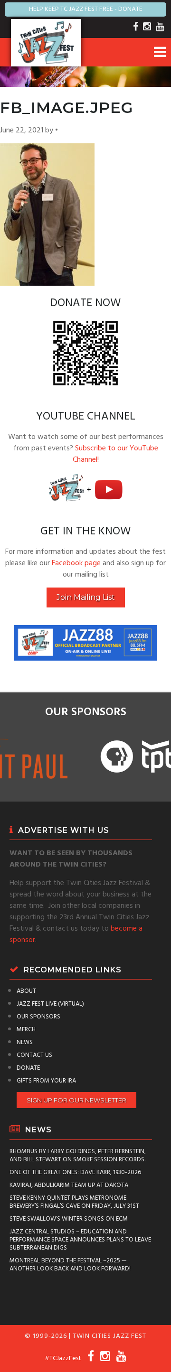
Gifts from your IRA (46, 1081)
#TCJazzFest (63, 1358)
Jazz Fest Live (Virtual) (50, 1004)
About (26, 991)
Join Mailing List (86, 597)
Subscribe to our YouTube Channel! (115, 454)
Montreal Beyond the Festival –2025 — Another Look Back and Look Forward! (70, 1265)
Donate (28, 1068)
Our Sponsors (38, 1017)
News (25, 1042)
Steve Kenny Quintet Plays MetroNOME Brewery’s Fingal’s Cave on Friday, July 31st (74, 1202)
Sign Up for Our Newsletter (76, 1100)
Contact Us (34, 1055)
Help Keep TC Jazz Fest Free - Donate (85, 9)
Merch (26, 1030)
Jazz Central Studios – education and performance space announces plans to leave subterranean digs (80, 1240)
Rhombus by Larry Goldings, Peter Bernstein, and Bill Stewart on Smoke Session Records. (78, 1156)
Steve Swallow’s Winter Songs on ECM (69, 1219)
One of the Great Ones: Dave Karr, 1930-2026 (75, 1172)
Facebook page (76, 563)
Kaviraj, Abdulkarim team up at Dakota (69, 1185)
